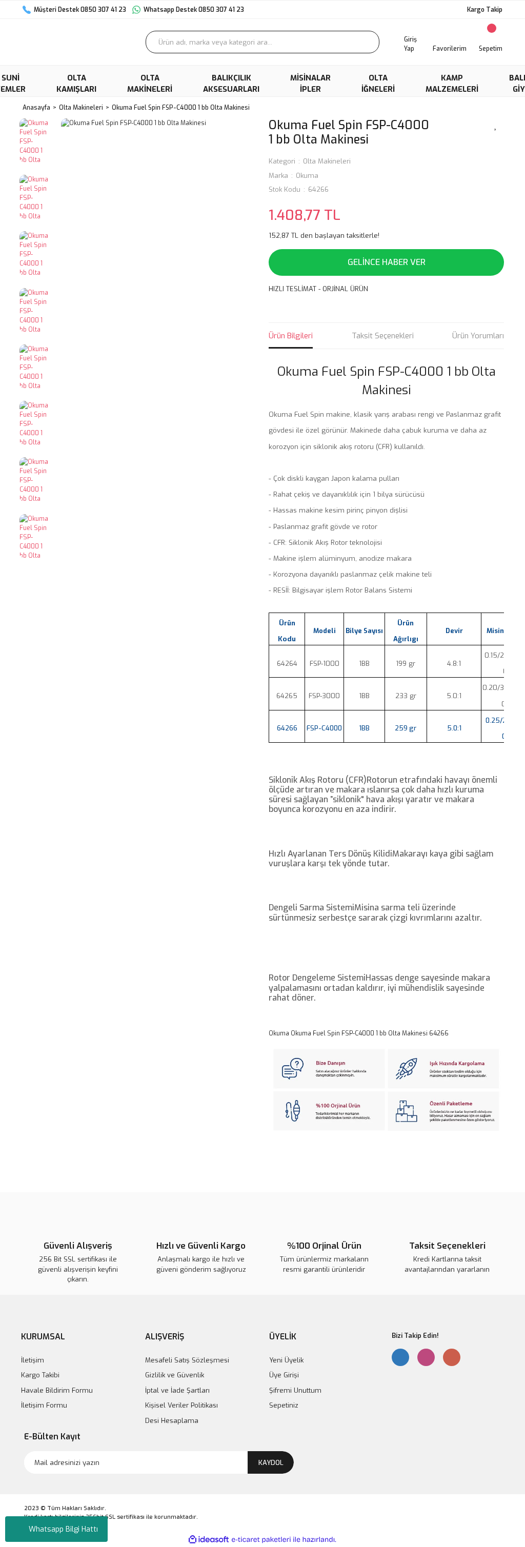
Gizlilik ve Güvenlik (174, 1375)
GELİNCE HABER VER (387, 262)
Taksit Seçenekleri (383, 336)
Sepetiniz (283, 1405)
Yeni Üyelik (286, 1360)
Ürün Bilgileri (291, 336)
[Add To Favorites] (496, 124)
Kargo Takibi (40, 1375)
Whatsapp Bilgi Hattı (63, 1529)
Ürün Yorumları (478, 336)
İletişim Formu (44, 1405)
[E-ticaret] (261, 1539)
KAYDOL (271, 1462)
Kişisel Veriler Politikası (181, 1405)
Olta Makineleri (327, 161)
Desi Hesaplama (171, 1420)
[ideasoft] (208, 1539)
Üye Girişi (284, 1375)
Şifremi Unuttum (295, 1390)
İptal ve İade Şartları (177, 1390)
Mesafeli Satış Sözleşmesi (187, 1360)
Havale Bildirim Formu (57, 1390)
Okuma (307, 175)
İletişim (32, 1360)
